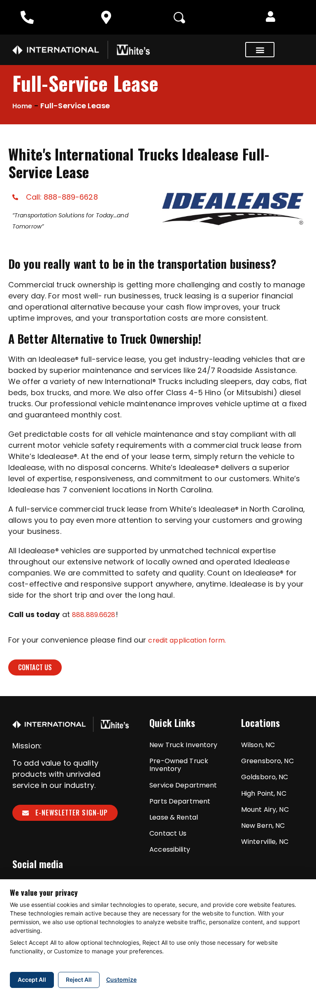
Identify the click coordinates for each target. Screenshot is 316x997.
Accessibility (169, 849)
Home (22, 106)
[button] (270, 17)
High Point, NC (263, 793)
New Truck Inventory (183, 745)
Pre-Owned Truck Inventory (178, 764)
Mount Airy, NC (265, 809)
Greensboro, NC (267, 761)
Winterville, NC (264, 841)
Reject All (79, 979)
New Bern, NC (263, 825)
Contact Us (167, 833)
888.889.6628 (93, 615)
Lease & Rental (173, 817)
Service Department (183, 785)
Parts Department (179, 801)
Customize (121, 979)
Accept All (32, 979)
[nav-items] (29, 17)
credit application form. (187, 640)
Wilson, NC (258, 745)
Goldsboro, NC (264, 777)
